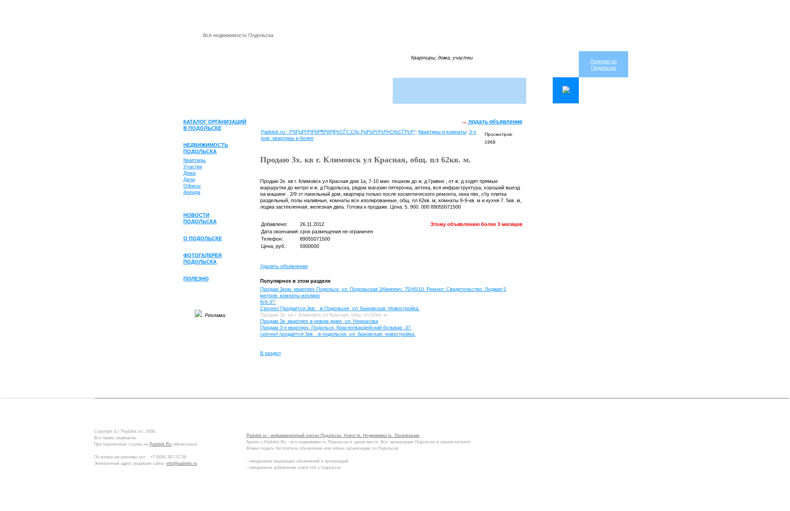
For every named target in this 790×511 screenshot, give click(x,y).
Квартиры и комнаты (442, 131)
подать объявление (495, 121)
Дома (189, 173)
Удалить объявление (284, 266)
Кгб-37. (268, 302)
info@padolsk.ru (181, 463)
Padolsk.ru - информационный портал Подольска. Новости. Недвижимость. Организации (332, 435)
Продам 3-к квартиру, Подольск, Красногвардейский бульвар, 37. (336, 327)
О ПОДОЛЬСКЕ (202, 238)
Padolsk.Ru (160, 444)
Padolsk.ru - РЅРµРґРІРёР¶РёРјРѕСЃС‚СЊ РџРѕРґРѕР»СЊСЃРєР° (338, 131)
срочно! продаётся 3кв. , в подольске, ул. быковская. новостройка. (338, 334)
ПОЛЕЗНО (196, 278)
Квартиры (194, 160)
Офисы (192, 185)
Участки (192, 166)
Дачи (189, 179)
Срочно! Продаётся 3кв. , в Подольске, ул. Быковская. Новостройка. (340, 308)
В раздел (270, 353)
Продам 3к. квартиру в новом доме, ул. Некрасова (319, 321)
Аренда (191, 192)
